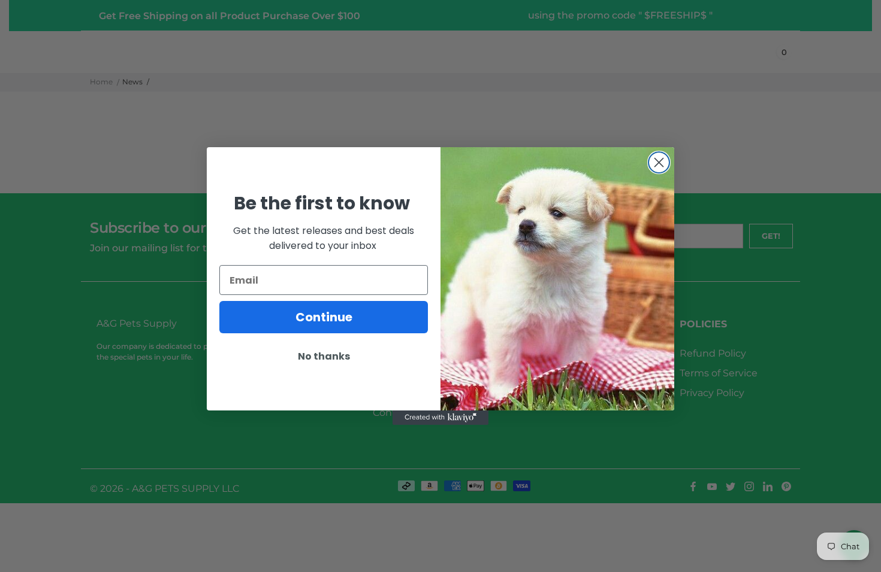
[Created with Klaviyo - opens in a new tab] (440, 417)
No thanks (324, 356)
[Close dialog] (658, 162)
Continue (323, 317)
